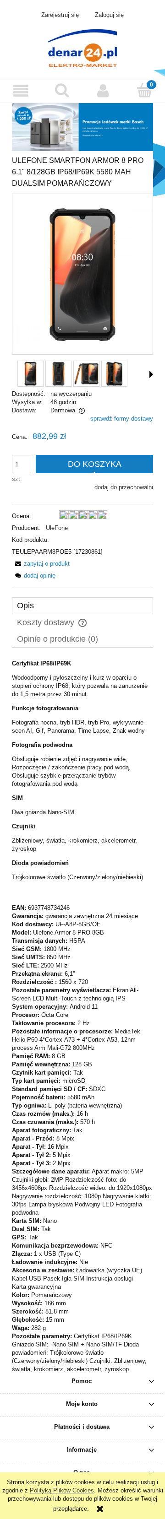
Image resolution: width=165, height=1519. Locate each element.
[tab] (82, 605)
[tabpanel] (82, 1016)
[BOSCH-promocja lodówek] (82, 126)
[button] (20, 91)
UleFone (57, 527)
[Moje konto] (103, 91)
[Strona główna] (82, 47)
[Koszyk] (144, 90)
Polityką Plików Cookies (62, 1490)
